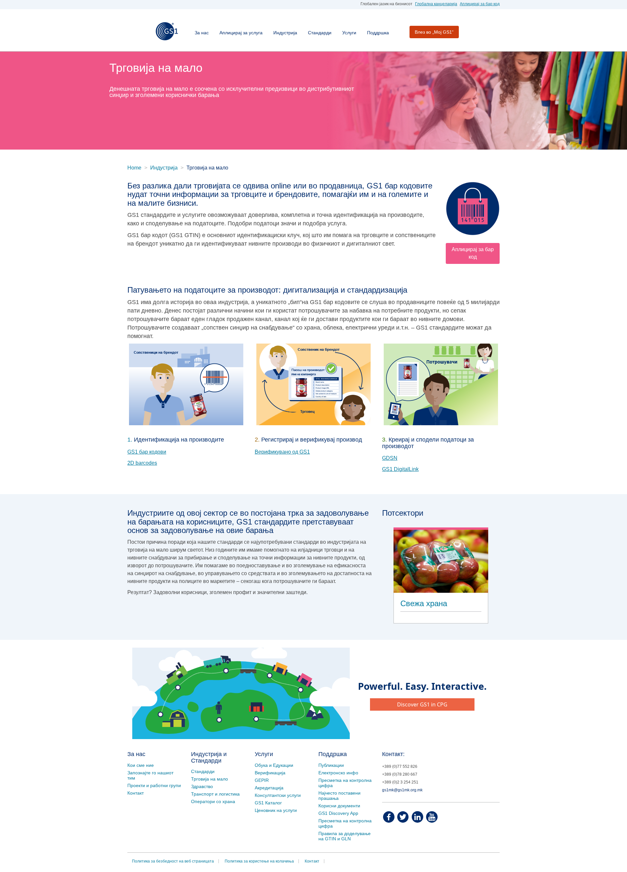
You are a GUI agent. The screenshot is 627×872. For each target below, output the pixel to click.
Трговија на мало (209, 779)
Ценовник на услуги (276, 810)
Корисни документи (339, 805)
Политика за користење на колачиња (259, 861)
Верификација (270, 772)
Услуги (349, 32)
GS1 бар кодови (146, 452)
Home (134, 167)
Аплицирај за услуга (241, 32)
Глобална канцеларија (436, 4)
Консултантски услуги (278, 795)
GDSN (389, 458)
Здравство (202, 786)
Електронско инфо (338, 772)
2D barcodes (142, 463)
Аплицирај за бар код (480, 4)
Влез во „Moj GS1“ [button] (434, 32)
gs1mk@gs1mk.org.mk (402, 790)
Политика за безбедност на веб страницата (173, 861)
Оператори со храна (213, 801)
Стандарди (319, 32)
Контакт (135, 793)
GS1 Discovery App (338, 813)
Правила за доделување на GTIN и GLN (344, 836)
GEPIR (262, 780)
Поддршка (378, 32)
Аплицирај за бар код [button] (473, 253)
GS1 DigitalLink (400, 469)
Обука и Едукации (274, 765)
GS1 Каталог (268, 802)
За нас (202, 32)
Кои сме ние (140, 765)
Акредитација (269, 787)
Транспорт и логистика (215, 794)
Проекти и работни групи (154, 785)
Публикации (331, 765)
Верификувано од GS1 (282, 452)
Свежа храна (423, 603)
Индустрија (285, 32)
